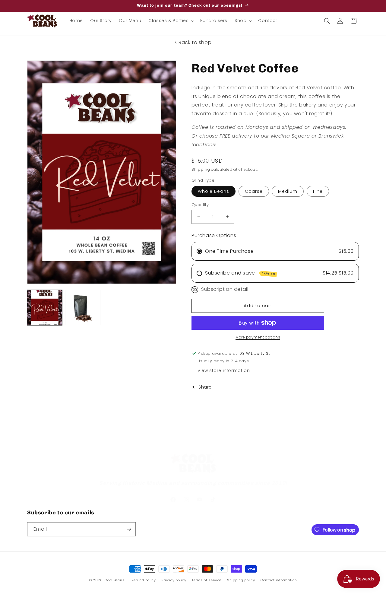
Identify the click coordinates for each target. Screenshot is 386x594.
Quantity (200, 205)
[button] (171, 20)
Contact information (279, 580)
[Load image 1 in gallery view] (44, 307)
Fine (318, 191)
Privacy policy (173, 580)
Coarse (254, 191)
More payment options (258, 337)
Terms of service (206, 580)
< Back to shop (193, 42)
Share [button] (205, 387)
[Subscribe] (128, 529)
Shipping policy (241, 580)
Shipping (200, 169)
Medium (287, 191)
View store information (224, 370)
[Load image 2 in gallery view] (82, 307)
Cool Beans (115, 580)
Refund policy (143, 580)
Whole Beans (213, 191)
